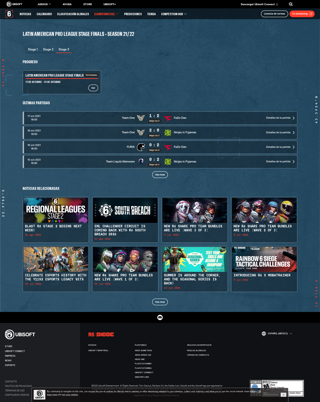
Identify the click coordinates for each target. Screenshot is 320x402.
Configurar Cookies (17, 394)
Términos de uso (14, 390)
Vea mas (160, 174)
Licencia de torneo (274, 13)
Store (8, 346)
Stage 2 (48, 49)
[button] (160, 118)
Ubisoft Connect (15, 351)
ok (283, 395)
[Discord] (160, 317)
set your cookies (70, 394)
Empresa (10, 356)
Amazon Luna (142, 377)
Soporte (10, 365)
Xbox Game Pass (143, 350)
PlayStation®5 (143, 363)
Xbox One (140, 359)
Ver (93, 87)
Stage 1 (33, 49)
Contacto (11, 381)
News (8, 360)
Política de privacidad (18, 385)
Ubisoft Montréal (98, 350)
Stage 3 (64, 49)
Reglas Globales (196, 350)
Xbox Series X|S (143, 355)
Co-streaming (300, 13)
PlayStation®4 (143, 368)
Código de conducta (198, 355)
